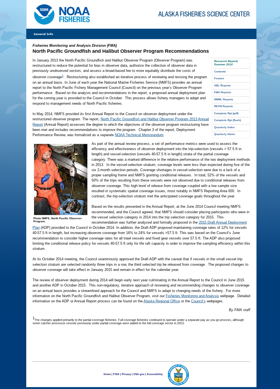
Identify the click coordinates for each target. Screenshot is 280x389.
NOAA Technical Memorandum (139, 135)
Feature (219, 78)
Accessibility (155, 374)
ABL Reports (222, 85)
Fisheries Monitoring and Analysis (192, 296)
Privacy (126, 374)
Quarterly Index (224, 127)
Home (107, 374)
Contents (220, 71)
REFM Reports (223, 106)
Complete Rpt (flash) (227, 120)
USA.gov (138, 374)
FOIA (116, 374)
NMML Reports (223, 99)
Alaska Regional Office (162, 301)
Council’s (198, 301)
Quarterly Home (224, 134)
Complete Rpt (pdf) (226, 113)
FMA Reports (222, 92)
